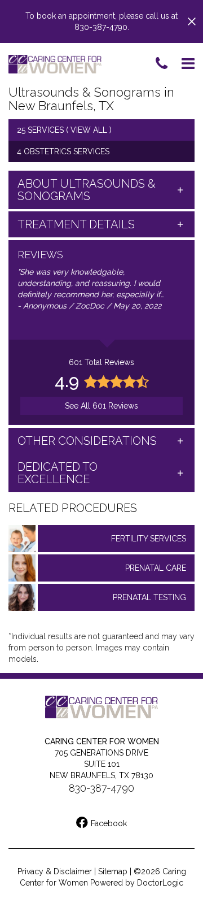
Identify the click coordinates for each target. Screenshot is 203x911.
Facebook (109, 823)
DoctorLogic (160, 882)
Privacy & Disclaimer (54, 871)
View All (88, 130)
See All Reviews (101, 405)
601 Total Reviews (101, 362)
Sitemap (112, 871)
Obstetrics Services (66, 151)
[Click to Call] (161, 64)
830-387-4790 (101, 788)
